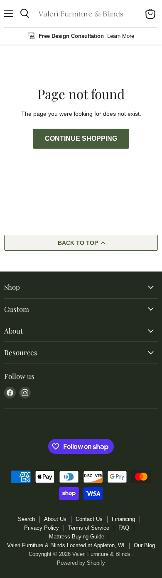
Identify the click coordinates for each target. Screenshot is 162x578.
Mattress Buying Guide (76, 536)
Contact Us (89, 519)
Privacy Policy (41, 528)
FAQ (123, 528)
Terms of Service (88, 528)
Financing (123, 519)
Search (26, 519)
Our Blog (144, 545)
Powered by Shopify (81, 563)
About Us (55, 519)
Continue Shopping (81, 138)
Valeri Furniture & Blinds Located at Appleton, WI (66, 545)
